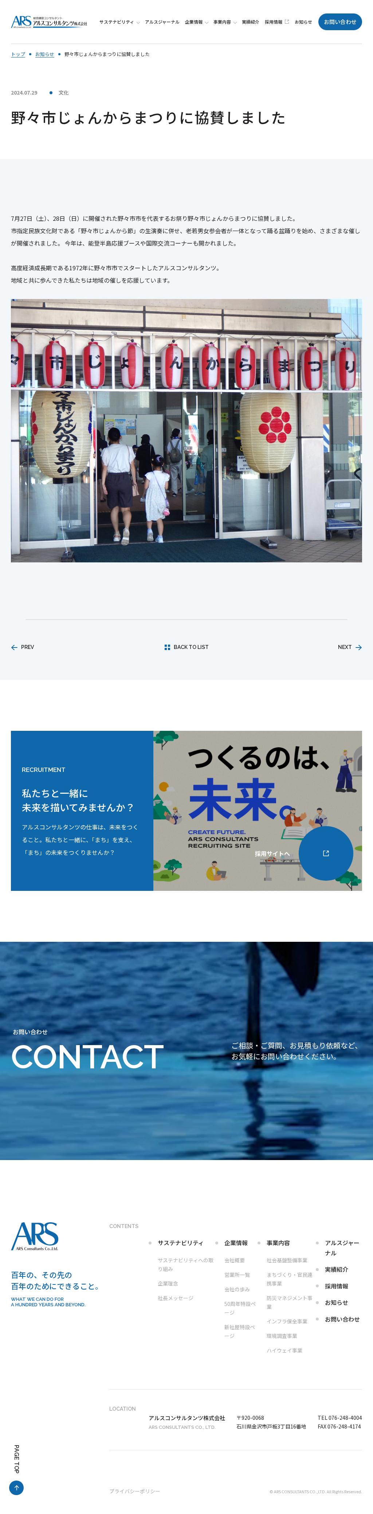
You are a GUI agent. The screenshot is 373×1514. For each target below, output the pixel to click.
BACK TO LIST (191, 647)
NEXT (345, 647)
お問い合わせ (340, 21)
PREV (27, 647)
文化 (64, 92)
